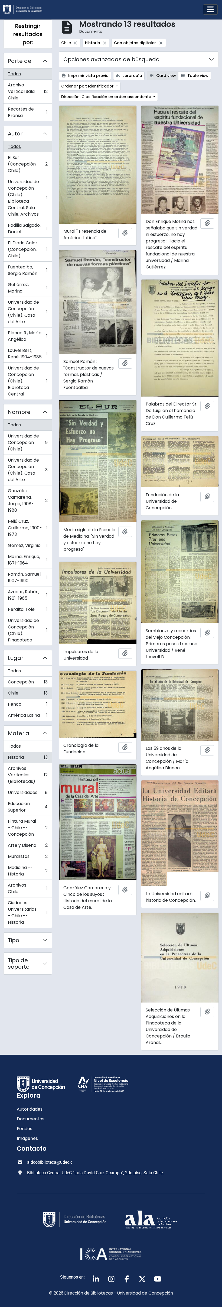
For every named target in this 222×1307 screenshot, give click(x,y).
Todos (14, 74)
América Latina (28, 716)
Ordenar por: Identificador (88, 86)
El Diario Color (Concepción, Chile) (28, 249)
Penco (28, 705)
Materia (18, 733)
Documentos (30, 1119)
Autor (15, 133)
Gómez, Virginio (28, 546)
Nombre (19, 412)
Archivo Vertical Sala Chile (28, 91)
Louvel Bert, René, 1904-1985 (28, 353)
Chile (28, 694)
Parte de (19, 61)
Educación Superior (28, 806)
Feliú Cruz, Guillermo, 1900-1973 (28, 527)
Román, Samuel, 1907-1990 (28, 577)
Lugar (15, 658)
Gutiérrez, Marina (28, 287)
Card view (165, 75)
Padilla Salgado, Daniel (28, 228)
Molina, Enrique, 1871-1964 (28, 559)
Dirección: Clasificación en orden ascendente (106, 96)
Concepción (28, 683)
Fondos (24, 1129)
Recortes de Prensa (28, 112)
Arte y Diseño (28, 846)
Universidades (28, 793)
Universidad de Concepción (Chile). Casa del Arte (28, 312)
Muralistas (28, 857)
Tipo (13, 940)
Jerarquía (131, 75)
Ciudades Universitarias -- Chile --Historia (28, 912)
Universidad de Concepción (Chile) (28, 442)
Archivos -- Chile (28, 888)
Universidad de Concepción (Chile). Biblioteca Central (28, 381)
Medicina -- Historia (28, 870)
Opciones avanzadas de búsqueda (111, 59)
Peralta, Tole (28, 610)
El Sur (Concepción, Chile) (28, 164)
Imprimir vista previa (88, 75)
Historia (28, 758)
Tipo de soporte (19, 963)
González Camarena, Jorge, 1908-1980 (28, 500)
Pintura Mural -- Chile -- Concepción (28, 827)
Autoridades (30, 1109)
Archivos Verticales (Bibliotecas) (28, 774)
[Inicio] (25, 10)
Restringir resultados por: (28, 34)
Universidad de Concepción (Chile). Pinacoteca (28, 630)
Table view (197, 75)
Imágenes (27, 1138)
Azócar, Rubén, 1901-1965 (28, 595)
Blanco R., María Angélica (28, 336)
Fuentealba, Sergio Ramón (28, 270)
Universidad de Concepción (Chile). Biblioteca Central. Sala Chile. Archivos (28, 198)
